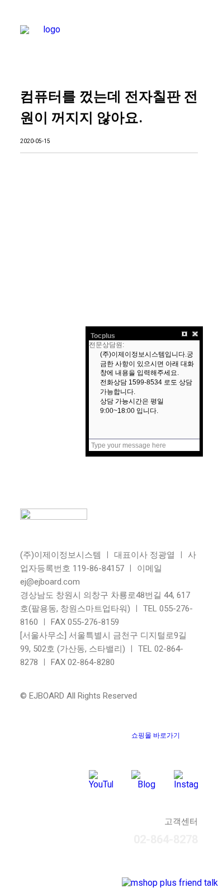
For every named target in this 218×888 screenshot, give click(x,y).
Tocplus (103, 336)
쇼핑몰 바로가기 (155, 735)
